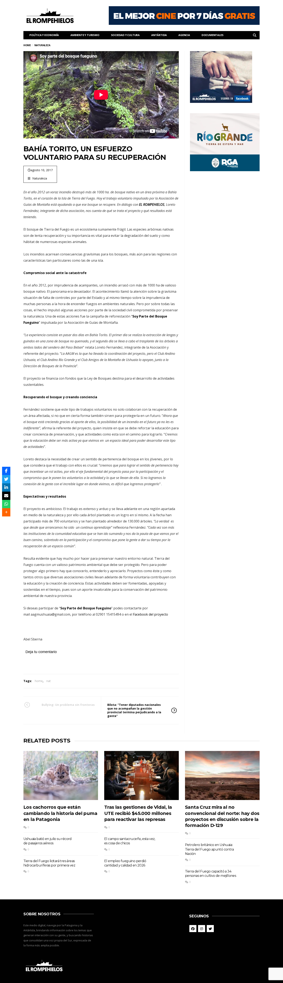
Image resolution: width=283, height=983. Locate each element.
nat (48, 681)
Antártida (159, 35)
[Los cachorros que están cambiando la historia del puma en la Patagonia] (60, 775)
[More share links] (6, 512)
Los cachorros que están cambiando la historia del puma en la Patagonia (60, 813)
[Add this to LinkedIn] (6, 487)
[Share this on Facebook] (6, 471)
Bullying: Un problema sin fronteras (68, 705)
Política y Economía (44, 35)
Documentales (213, 35)
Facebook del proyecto (150, 614)
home (39, 681)
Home (27, 45)
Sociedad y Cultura (125, 35)
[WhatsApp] (6, 504)
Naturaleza (39, 178)
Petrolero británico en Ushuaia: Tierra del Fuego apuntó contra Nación (209, 849)
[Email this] (6, 496)
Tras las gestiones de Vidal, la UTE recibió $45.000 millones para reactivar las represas (138, 813)
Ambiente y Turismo (84, 35)
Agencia (184, 35)
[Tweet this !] (6, 479)
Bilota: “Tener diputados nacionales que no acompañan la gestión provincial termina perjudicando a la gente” (134, 710)
